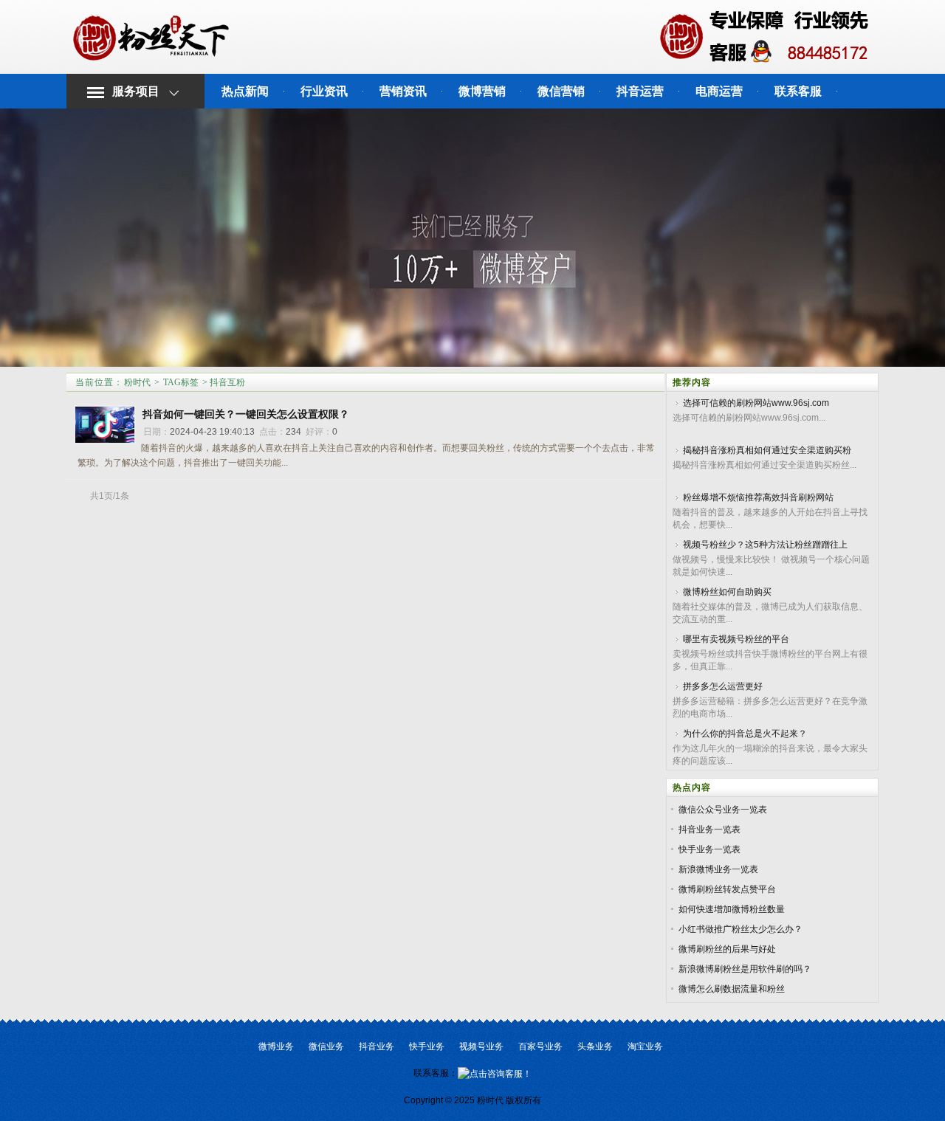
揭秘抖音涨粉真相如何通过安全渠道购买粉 (767, 450)
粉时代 (137, 382)
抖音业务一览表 (709, 829)
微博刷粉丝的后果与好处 (727, 949)
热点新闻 (245, 91)
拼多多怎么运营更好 (723, 686)
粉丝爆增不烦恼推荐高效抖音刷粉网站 (758, 497)
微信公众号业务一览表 (722, 809)
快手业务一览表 (709, 849)
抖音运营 (640, 91)
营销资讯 (403, 91)
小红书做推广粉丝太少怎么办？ (740, 929)
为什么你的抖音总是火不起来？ (745, 733)
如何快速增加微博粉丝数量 (731, 909)
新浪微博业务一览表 (718, 869)
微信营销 (561, 91)
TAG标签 (181, 382)
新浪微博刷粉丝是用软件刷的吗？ (744, 969)
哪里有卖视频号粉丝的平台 (736, 639)
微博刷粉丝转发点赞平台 (727, 889)
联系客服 (798, 91)
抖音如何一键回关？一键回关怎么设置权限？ (245, 414)
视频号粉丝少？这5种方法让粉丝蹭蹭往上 (765, 544)
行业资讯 (324, 91)
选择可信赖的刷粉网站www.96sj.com (756, 403)
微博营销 (482, 91)
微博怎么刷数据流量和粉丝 (731, 989)
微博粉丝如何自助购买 (727, 592)
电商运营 (719, 91)
